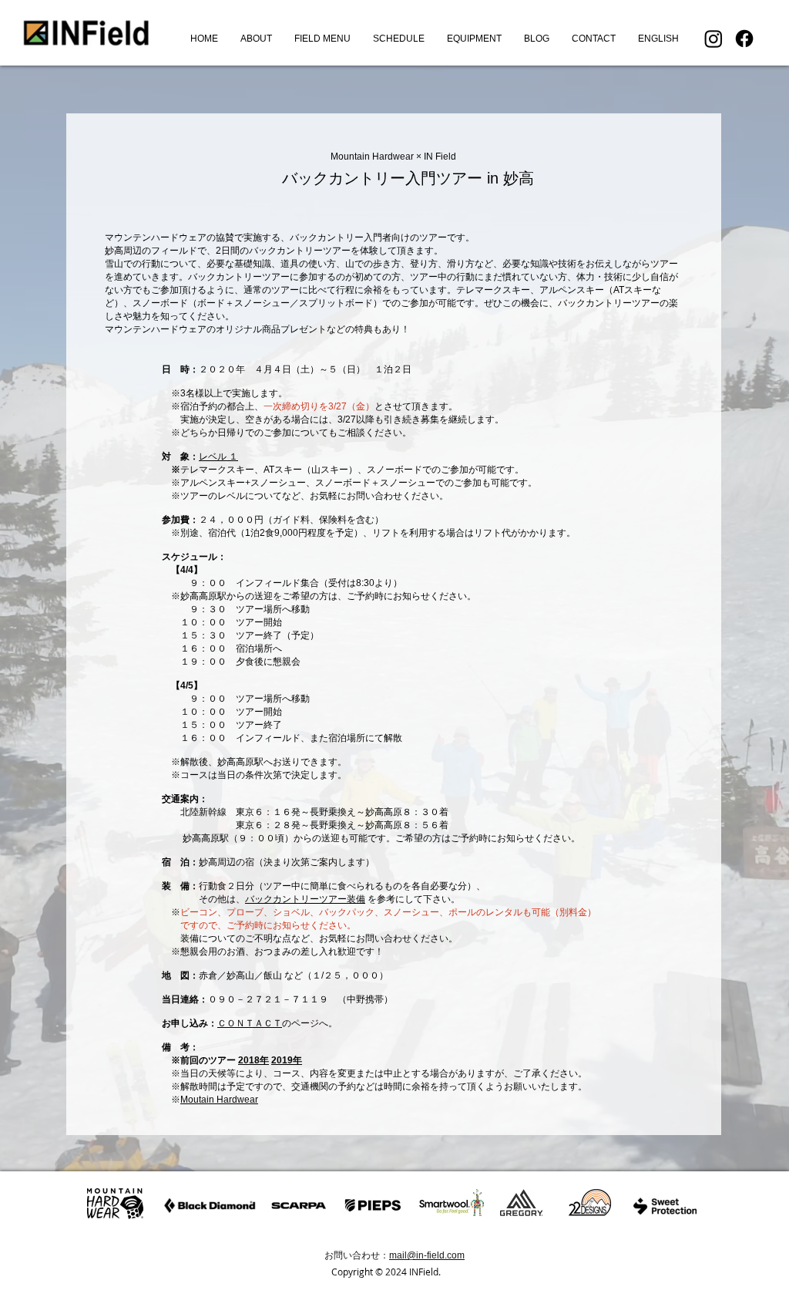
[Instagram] (713, 38)
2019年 (286, 1060)
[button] (322, 38)
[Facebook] (744, 38)
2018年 (253, 1060)
